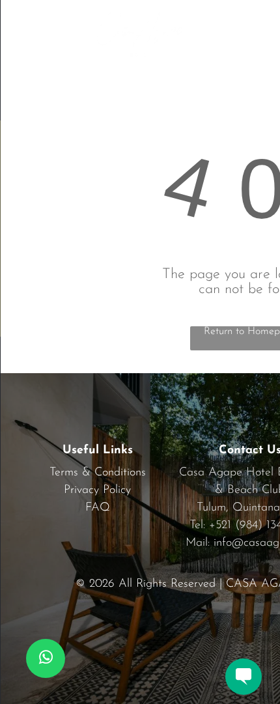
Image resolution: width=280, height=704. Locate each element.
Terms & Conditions (97, 473)
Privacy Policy (97, 490)
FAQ (97, 508)
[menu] (20, 22)
